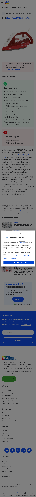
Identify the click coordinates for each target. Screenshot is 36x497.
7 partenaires (22, 242)
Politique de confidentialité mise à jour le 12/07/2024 (16, 256)
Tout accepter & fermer (18, 262)
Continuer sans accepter (25, 233)
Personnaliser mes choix (9, 258)
